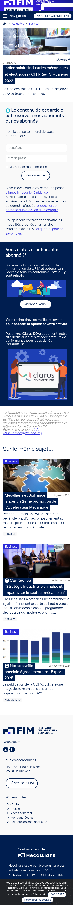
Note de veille (13, 700)
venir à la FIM (23, 783)
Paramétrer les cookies (37, 900)
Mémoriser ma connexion (27, 167)
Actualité (10, 534)
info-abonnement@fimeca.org (22, 431)
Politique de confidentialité (28, 822)
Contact (16, 804)
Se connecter (35, 175)
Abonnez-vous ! (35, 304)
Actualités (18, 23)
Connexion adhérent (54, 16)
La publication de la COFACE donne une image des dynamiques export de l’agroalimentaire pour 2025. (36, 679)
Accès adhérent (21, 813)
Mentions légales (22, 817)
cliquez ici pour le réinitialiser (27, 192)
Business (34, 23)
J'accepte (57, 894)
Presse (15, 808)
